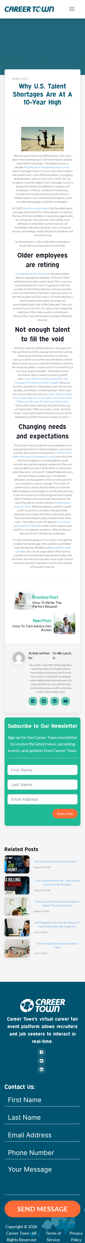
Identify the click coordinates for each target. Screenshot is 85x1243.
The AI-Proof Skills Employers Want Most (57, 945)
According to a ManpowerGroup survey (46, 167)
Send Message (42, 1209)
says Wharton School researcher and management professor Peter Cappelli (41, 380)
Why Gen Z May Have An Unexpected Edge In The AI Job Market (57, 903)
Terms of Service (53, 1236)
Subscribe (65, 813)
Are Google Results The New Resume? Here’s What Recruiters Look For (57, 924)
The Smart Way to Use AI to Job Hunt (55, 861)
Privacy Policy (76, 1236)
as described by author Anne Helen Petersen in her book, (43, 397)
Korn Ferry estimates (36, 208)
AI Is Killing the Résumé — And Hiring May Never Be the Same (57, 882)
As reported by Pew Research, (33, 273)
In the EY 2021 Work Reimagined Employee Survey (42, 454)
